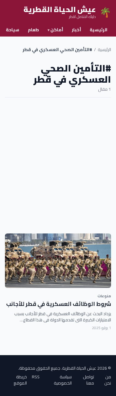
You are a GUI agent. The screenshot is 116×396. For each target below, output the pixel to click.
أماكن (55, 30)
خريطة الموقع (20, 380)
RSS (36, 377)
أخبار (76, 30)
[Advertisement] (58, 165)
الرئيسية (98, 30)
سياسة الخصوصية (63, 380)
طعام (33, 30)
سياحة (12, 30)
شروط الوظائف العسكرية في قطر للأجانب (58, 304)
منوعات (104, 295)
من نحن (107, 380)
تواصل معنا (88, 380)
